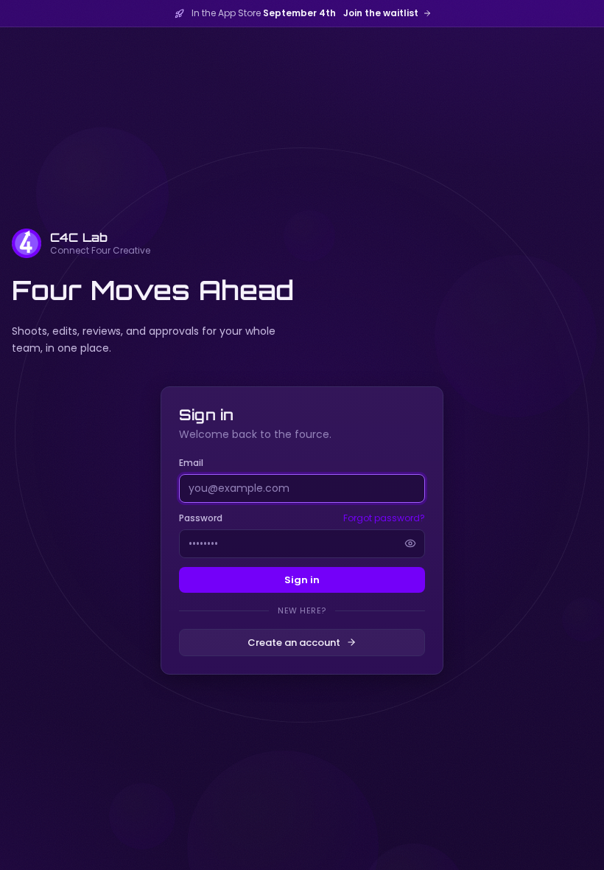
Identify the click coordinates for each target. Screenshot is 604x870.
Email (191, 462)
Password (200, 518)
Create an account (293, 643)
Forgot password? (384, 518)
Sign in (302, 580)
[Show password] (410, 543)
